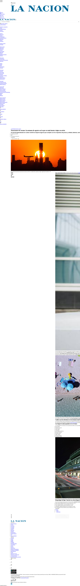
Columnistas (2, 59)
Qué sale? (1, 81)
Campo (1, 35)
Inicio (2, 12)
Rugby (1, 64)
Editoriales (2, 57)
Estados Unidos (2, 43)
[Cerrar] (15, 19)
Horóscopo (2, 73)
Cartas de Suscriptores (4, 60)
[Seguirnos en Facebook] (11, 559)
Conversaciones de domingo (5, 92)
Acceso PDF (2, 86)
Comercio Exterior (3, 38)
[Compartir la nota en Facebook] (11, 177)
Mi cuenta (3, 18)
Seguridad (2, 47)
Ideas (1, 94)
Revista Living (2, 101)
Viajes (57, 510)
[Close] (11, 515)
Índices (1, 40)
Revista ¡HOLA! (2, 98)
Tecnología (2, 72)
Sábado (1, 93)
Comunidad (2, 51)
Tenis (1, 65)
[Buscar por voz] (79, 22)
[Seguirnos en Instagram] (11, 565)
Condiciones (23, 577)
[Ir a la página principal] (40, 11)
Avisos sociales (2, 90)
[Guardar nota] (11, 173)
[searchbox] (39, 21)
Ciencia (1, 53)
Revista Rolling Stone (3, 102)
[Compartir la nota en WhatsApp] (12, 174)
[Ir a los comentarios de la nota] (12, 173)
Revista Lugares (3, 100)
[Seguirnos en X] (11, 562)
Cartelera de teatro (3, 83)
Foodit (2, 15)
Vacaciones (58, 511)
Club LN (2, 16)
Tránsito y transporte (3, 26)
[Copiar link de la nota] (11, 175)
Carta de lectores (3, 91)
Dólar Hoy (2, 34)
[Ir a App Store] (13, 573)
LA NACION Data (3, 29)
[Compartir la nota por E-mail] (13, 177)
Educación (2, 49)
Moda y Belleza (2, 77)
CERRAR (1, 0)
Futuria (1, 33)
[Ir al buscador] (12, 4)
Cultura (1, 50)
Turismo (1, 71)
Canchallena (2, 66)
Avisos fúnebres (3, 88)
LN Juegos (1, 70)
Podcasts (1, 76)
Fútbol (1, 63)
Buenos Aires (2, 46)
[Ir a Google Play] (13, 571)
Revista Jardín (2, 103)
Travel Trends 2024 (73, 422)
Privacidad (27, 577)
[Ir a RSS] (11, 568)
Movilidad (1, 39)
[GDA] (13, 581)
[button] (40, 72)
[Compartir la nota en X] (12, 177)
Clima (1, 28)
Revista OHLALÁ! (3, 97)
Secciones (3, 14)
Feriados (1, 74)
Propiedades (2, 36)
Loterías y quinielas (3, 75)
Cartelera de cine (3, 82)
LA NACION (13, 128)
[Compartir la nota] (11, 174)
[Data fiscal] (11, 584)
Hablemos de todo (3, 54)
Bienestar (1, 52)
